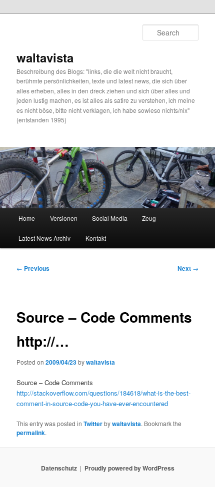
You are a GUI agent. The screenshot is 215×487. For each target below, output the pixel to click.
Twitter (93, 423)
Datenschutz (59, 468)
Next (188, 268)
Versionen (64, 218)
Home (26, 218)
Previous (33, 268)
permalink (30, 432)
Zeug (149, 218)
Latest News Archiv (44, 238)
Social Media (110, 218)
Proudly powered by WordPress (129, 468)
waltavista (45, 57)
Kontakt (96, 238)
